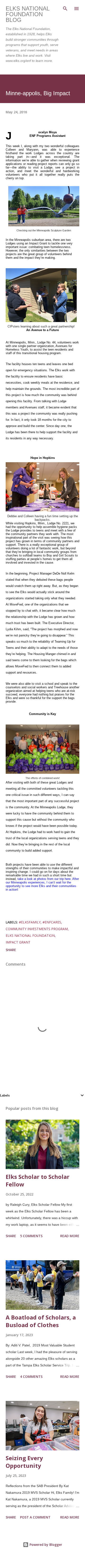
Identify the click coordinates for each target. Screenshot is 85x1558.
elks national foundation (30, 935)
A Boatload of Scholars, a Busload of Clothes (41, 1321)
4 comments (31, 1376)
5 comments (31, 1236)
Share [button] (11, 950)
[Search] (65, 8)
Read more (69, 1236)
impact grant (18, 942)
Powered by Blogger (45, 1544)
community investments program (37, 929)
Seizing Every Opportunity (24, 1461)
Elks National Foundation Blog (27, 14)
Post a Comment (35, 1517)
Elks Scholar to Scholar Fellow (37, 1180)
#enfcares (51, 922)
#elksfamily (30, 922)
